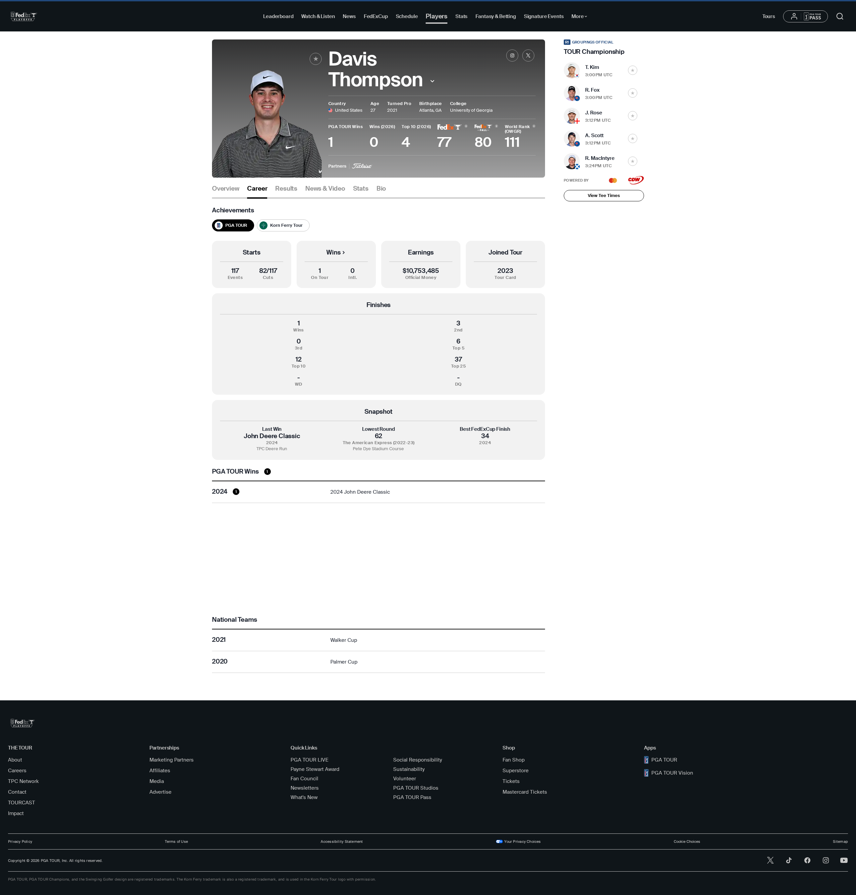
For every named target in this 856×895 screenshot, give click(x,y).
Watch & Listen (318, 16)
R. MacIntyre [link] (600, 158)
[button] (432, 81)
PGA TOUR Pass (412, 797)
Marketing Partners (171, 760)
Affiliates (159, 770)
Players (436, 16)
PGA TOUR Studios (415, 788)
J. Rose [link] (593, 112)
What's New (304, 797)
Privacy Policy (20, 841)
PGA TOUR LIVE (309, 760)
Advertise (160, 792)
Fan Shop (514, 760)
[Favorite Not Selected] (632, 70)
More (581, 17)
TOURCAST (21, 802)
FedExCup (376, 16)
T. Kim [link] (592, 67)
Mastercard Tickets (525, 792)
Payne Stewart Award (315, 769)
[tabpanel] (378, 440)
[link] (512, 55)
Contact (17, 792)
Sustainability (409, 769)
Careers (17, 770)
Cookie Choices (687, 841)
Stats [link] (360, 188)
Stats (461, 16)
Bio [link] (381, 188)
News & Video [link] (325, 188)
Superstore (516, 770)
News (349, 16)
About (15, 760)
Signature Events (544, 16)
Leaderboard (278, 16)
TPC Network (23, 781)
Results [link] (286, 188)
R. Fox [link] (592, 90)
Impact (16, 813)
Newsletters (305, 788)
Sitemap (840, 841)
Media (156, 781)
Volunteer (404, 778)
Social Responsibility (417, 760)
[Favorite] (316, 59)
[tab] (225, 191)
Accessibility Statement (342, 841)
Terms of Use (176, 841)
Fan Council (304, 778)
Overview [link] (225, 188)
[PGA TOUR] (24, 16)
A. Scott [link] (594, 135)
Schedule (407, 16)
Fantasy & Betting (495, 16)
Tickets (511, 781)
